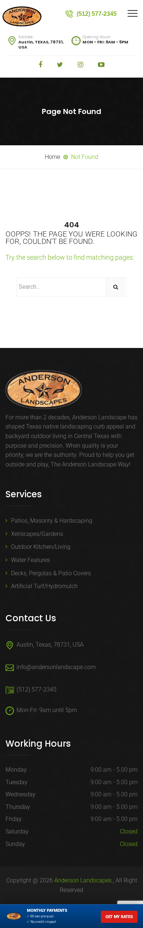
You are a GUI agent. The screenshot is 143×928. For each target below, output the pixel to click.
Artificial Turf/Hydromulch (44, 586)
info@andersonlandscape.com (56, 667)
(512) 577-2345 (36, 689)
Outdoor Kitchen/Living (40, 546)
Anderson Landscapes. (83, 880)
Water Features (30, 560)
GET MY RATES (119, 916)
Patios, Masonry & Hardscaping (51, 520)
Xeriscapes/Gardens (37, 533)
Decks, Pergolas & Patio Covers (51, 573)
